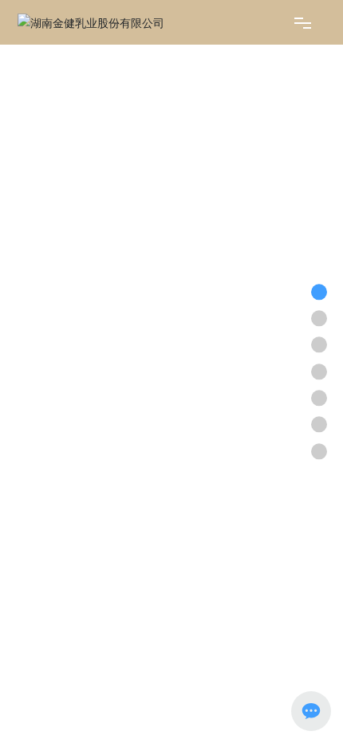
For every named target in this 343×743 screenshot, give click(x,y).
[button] (157, 652)
